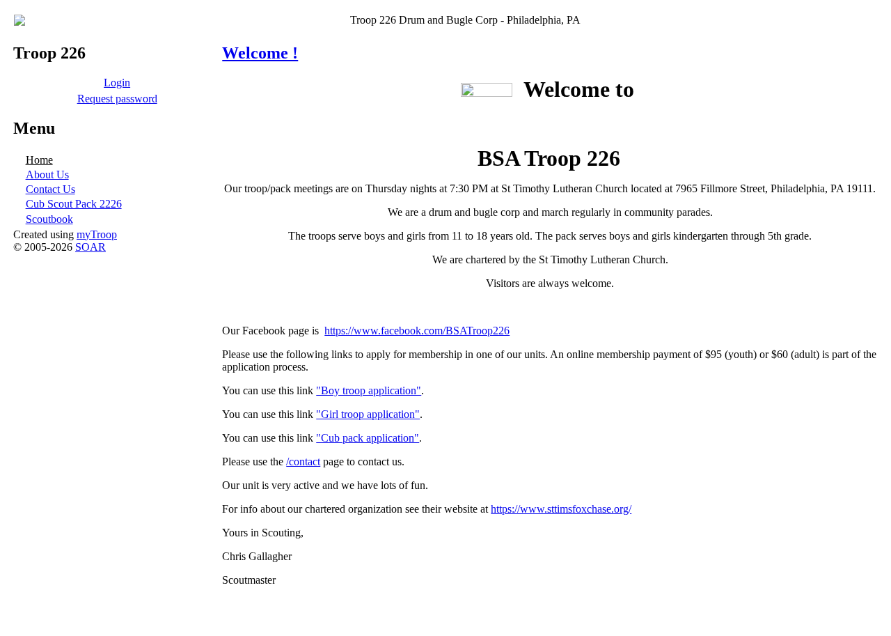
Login (117, 82)
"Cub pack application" (367, 438)
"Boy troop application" (368, 390)
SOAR (90, 247)
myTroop (97, 234)
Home (39, 160)
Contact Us (50, 189)
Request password (117, 98)
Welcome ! (260, 53)
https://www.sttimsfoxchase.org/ (561, 509)
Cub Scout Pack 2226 (74, 204)
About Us (47, 174)
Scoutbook (49, 219)
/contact (303, 461)
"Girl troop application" (368, 414)
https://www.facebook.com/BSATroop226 (417, 330)
